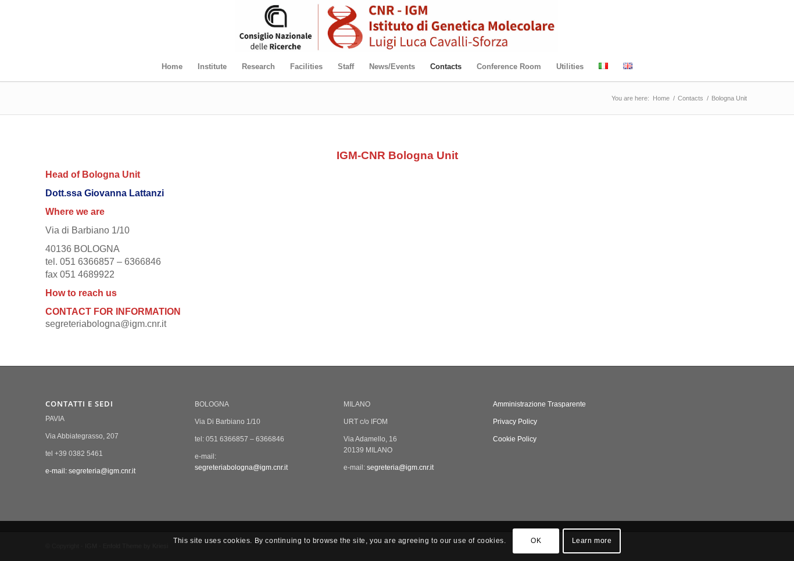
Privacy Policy (515, 422)
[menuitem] (172, 66)
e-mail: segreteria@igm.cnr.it (90, 471)
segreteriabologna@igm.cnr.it (241, 467)
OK (536, 541)
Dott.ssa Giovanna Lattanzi (104, 193)
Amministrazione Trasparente (539, 404)
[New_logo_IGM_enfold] (396, 26)
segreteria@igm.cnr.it (400, 467)
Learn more (592, 541)
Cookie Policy (515, 439)
